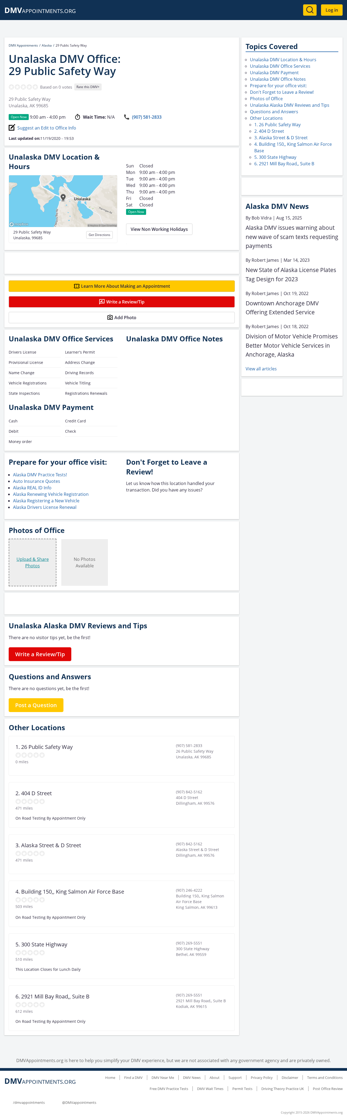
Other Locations (266, 118)
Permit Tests (242, 1088)
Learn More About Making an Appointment (125, 286)
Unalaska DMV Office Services (280, 66)
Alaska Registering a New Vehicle (46, 501)
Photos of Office (266, 99)
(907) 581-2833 (147, 117)
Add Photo (125, 318)
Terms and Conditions (325, 1077)
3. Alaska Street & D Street (281, 138)
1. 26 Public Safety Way (277, 125)
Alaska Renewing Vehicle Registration (51, 494)
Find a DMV (133, 1077)
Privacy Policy (262, 1077)
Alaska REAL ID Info (32, 488)
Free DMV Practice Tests (169, 1088)
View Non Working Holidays (159, 229)
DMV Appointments (23, 45)
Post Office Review (328, 1088)
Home (110, 1077)
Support (235, 1077)
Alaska (47, 45)
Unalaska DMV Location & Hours (283, 60)
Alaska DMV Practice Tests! (40, 475)
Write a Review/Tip (125, 302)
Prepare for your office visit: (278, 86)
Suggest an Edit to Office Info (46, 128)
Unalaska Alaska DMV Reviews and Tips (289, 105)
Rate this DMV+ (87, 87)
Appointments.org (40, 11)
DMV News (192, 1077)
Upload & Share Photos (33, 562)
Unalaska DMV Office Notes (278, 79)
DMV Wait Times (210, 1088)
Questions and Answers (274, 112)
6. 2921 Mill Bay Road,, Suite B (284, 164)
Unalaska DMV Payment (274, 73)
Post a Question (36, 705)
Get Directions (99, 234)
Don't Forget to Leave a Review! (282, 92)
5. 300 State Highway (275, 157)
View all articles (261, 369)
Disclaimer (290, 1077)
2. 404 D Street (269, 131)
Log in (332, 10)
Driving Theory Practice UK (282, 1088)
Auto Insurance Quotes (36, 481)
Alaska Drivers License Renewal (44, 507)
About (215, 1077)
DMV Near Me (163, 1077)
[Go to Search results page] (310, 10)
